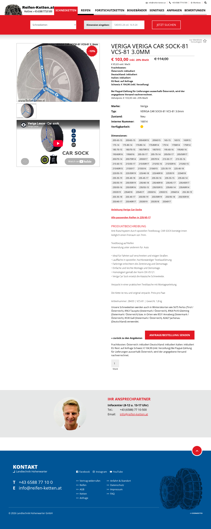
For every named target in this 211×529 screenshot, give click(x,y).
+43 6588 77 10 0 (36, 482)
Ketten (83, 493)
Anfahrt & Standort (120, 480)
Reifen (83, 485)
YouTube (118, 471)
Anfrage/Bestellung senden (169, 335)
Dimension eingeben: (98, 24)
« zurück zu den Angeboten (126, 338)
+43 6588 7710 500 (179, 2)
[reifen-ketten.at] (29, 9)
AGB (82, 489)
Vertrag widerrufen (90, 480)
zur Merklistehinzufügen (195, 41)
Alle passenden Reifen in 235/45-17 (131, 217)
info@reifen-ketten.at (134, 414)
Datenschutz (117, 485)
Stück (115, 369)
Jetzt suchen (166, 25)
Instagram (101, 471)
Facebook (84, 471)
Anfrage (84, 498)
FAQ (112, 493)
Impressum (116, 489)
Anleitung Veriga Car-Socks (126, 209)
